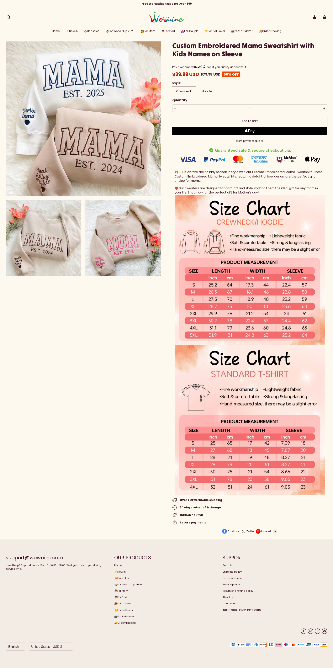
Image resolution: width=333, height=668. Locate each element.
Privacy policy (231, 584)
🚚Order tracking (125, 623)
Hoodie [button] (207, 91)
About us (228, 597)
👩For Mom (121, 591)
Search (227, 565)
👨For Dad (120, 597)
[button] (8, 17)
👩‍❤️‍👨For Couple (122, 603)
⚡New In (120, 572)
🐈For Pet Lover (123, 610)
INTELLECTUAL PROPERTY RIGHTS (242, 610)
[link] (120, 31)
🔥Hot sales (121, 578)
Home (118, 565)
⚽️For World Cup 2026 (128, 584)
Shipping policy (232, 572)
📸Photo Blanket (124, 616)
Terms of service (233, 578)
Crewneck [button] (184, 91)
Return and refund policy (238, 591)
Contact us (229, 603)
